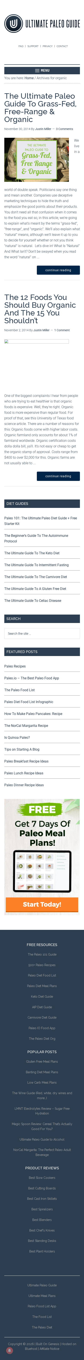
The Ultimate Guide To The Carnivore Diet (35, 577)
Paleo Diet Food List (42, 975)
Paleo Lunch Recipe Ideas (23, 773)
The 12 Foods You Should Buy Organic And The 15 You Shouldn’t (40, 309)
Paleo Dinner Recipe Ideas (24, 785)
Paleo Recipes (15, 666)
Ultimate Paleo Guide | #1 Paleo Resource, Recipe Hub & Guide (42, 23)
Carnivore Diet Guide (42, 1017)
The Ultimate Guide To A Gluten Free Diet (35, 589)
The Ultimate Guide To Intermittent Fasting (36, 565)
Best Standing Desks (42, 1241)
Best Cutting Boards (42, 1188)
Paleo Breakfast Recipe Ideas (26, 761)
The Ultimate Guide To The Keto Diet (31, 553)
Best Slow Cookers (42, 1177)
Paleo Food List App (42, 1306)
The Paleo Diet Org (42, 1038)
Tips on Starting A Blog (21, 749)
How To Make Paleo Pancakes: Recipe (33, 714)
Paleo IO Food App (42, 1028)
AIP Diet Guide (42, 1007)
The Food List (42, 1317)
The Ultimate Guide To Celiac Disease (32, 601)
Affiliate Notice (49, 1348)
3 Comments (64, 129)
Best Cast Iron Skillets (42, 1198)
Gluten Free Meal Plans (42, 1061)
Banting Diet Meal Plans (42, 1072)
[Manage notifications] (9, 1350)
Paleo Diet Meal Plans (42, 986)
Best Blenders (42, 1220)
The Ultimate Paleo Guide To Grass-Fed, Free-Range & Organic (40, 107)
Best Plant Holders (42, 1251)
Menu (45, 70)
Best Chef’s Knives (42, 1230)
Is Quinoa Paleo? (17, 737)
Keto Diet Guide (42, 996)
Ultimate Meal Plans (42, 1296)
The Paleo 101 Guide (42, 954)
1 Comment (62, 330)
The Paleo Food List (19, 690)
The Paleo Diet (42, 1327)
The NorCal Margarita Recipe (26, 726)
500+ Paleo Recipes (42, 965)
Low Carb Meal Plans (42, 1082)
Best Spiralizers (42, 1209)
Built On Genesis (47, 1344)
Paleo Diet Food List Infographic (28, 702)
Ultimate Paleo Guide (42, 1285)
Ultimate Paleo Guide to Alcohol (42, 1139)
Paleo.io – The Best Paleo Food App (31, 678)
